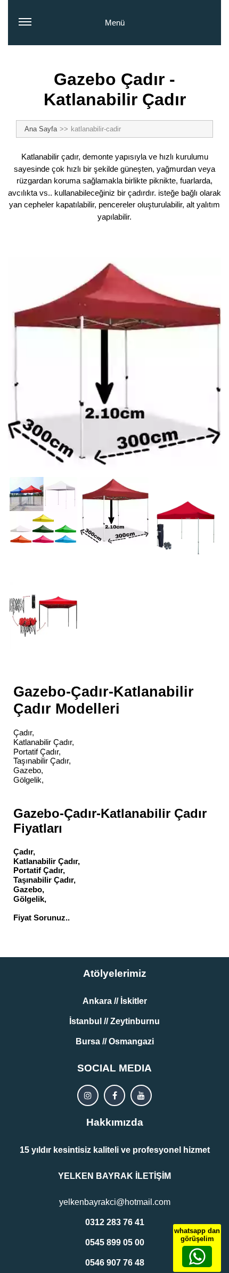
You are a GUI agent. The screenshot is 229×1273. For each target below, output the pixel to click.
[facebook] (114, 1095)
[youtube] (141, 1095)
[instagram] (88, 1095)
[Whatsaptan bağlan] (197, 1256)
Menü (115, 22)
